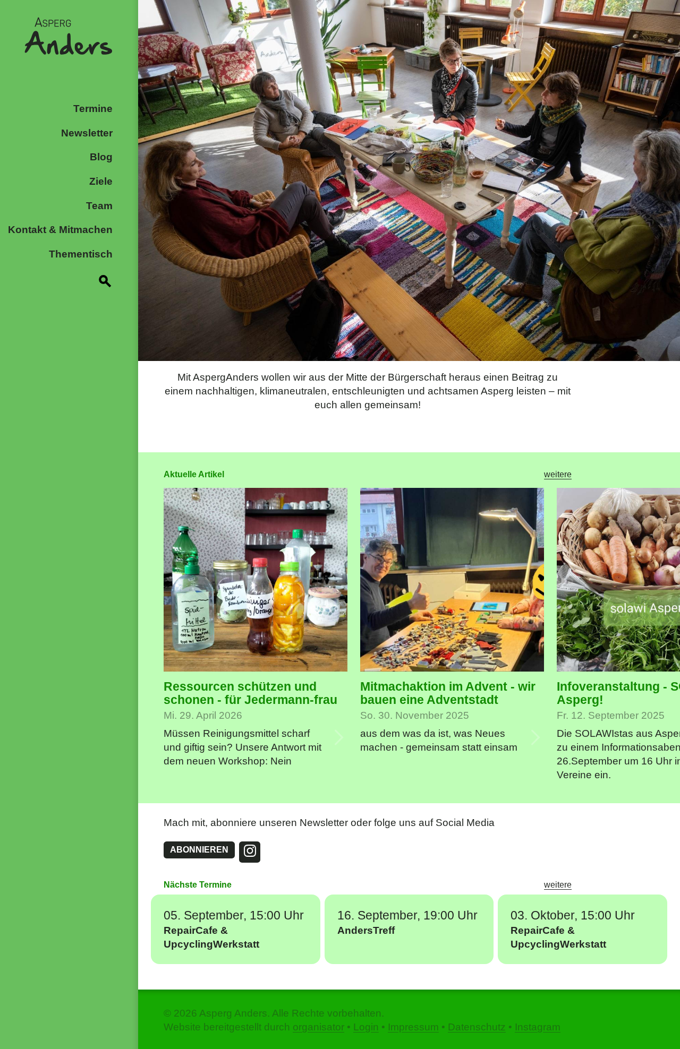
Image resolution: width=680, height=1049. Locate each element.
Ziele (101, 181)
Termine (93, 108)
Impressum (413, 1027)
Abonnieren (199, 849)
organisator (318, 1027)
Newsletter (87, 133)
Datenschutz (477, 1027)
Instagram (537, 1027)
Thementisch (81, 254)
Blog (101, 156)
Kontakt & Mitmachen (60, 229)
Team (99, 205)
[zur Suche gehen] (105, 279)
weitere (558, 474)
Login (366, 1027)
